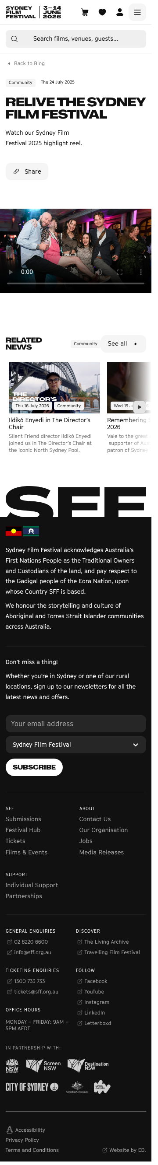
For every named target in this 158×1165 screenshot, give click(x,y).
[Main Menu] (137, 12)
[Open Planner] (102, 12)
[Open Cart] (84, 12)
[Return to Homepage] (33, 12)
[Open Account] (120, 12)
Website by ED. (127, 1150)
